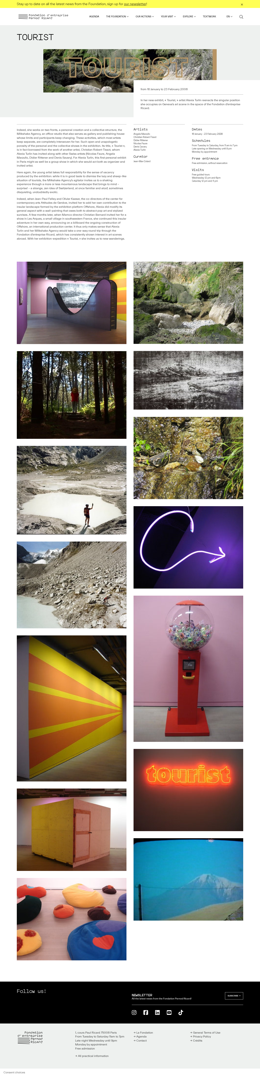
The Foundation (116, 16)
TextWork (209, 16)
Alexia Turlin (140, 150)
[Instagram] (134, 1012)
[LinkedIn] (157, 1012)
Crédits (197, 1040)
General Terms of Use (206, 1032)
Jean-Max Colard (142, 161)
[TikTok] (180, 1012)
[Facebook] (145, 1012)
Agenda (94, 16)
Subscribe (233, 996)
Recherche (241, 17)
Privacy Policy (202, 1036)
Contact (141, 1040)
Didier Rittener (141, 140)
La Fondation (144, 1032)
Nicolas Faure (140, 143)
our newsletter (135, 4)
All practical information (93, 1055)
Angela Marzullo (142, 134)
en (228, 16)
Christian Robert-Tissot (145, 137)
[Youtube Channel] (169, 1012)
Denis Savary (140, 146)
